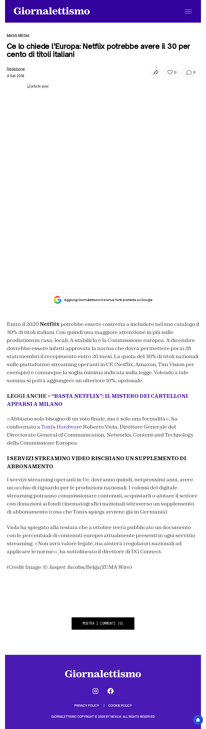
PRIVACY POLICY (87, 705)
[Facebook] (111, 691)
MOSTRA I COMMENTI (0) (103, 623)
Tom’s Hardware (62, 426)
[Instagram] (95, 691)
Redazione (16, 69)
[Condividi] (155, 72)
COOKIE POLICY (120, 705)
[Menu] (188, 11)
